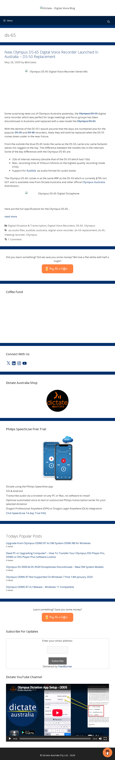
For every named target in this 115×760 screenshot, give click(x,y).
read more (10, 216)
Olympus (89, 225)
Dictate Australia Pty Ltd (55, 755)
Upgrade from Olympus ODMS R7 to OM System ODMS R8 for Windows (48, 543)
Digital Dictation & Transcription (27, 225)
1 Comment (15, 239)
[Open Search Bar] (108, 21)
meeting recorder (14, 234)
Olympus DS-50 (88, 113)
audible (30, 230)
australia (41, 230)
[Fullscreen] (105, 738)
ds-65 (101, 230)
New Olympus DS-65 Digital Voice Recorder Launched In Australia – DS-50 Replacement (51, 54)
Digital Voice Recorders (61, 225)
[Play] (9, 738)
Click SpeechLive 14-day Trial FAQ (26, 513)
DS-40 (31, 132)
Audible (31, 170)
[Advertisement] (28, 317)
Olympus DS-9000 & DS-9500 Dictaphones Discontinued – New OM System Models (55, 567)
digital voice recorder (60, 230)
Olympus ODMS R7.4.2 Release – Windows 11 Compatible (40, 587)
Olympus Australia (94, 182)
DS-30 (18, 132)
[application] (57, 713)
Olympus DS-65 (86, 121)
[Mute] (100, 738)
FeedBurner (65, 666)
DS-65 (79, 225)
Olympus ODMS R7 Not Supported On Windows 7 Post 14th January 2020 (49, 577)
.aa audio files (16, 230)
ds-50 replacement (86, 230)
